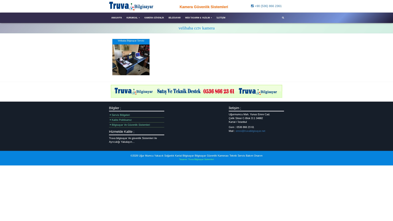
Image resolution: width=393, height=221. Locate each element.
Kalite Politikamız (122, 119)
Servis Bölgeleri (121, 115)
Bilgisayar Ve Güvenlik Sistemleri (131, 124)
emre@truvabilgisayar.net (250, 131)
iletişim (221, 18)
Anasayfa (116, 18)
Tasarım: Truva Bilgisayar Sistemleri (196, 159)
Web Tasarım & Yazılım (197, 18)
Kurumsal (132, 18)
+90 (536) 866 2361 (268, 6)
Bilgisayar (175, 18)
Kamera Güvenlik (154, 18)
